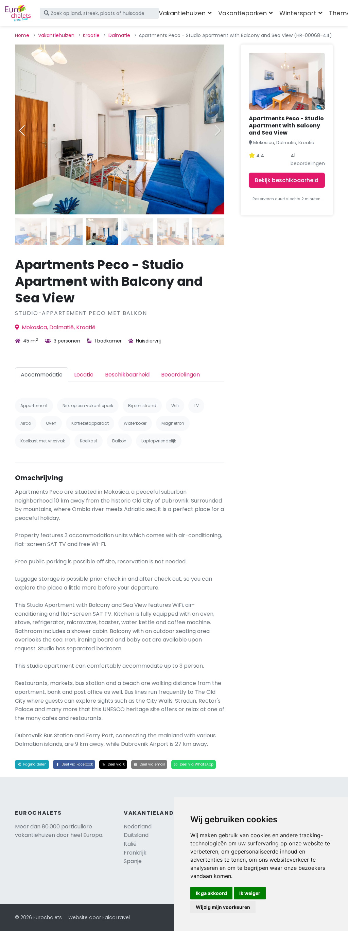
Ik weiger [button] (249, 893)
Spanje (133, 861)
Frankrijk (135, 853)
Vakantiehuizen (56, 35)
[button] (217, 130)
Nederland (138, 826)
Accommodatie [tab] (42, 375)
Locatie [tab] (83, 375)
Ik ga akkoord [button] (211, 893)
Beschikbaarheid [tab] (127, 375)
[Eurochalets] (18, 13)
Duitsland (136, 835)
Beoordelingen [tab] (180, 375)
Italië (130, 844)
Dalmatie (119, 35)
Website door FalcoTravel (99, 917)
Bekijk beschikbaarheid (286, 180)
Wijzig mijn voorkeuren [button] (223, 907)
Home (22, 35)
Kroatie (91, 35)
